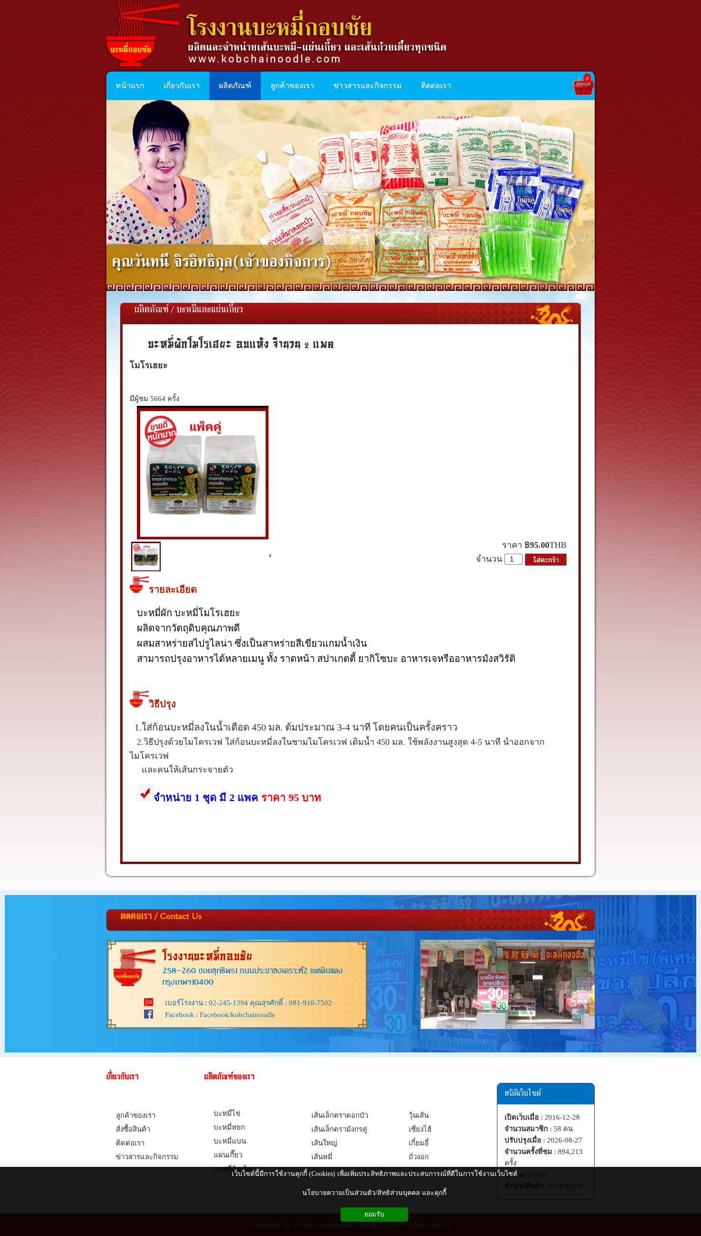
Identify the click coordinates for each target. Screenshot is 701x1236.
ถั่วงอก (419, 1157)
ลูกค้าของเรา (135, 1115)
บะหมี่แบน (230, 1141)
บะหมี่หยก (229, 1127)
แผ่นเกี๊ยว (228, 1155)
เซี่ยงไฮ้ (420, 1129)
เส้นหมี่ (321, 1157)
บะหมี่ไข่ (227, 1113)
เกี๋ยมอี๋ (419, 1143)
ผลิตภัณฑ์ (151, 310)
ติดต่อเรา (130, 1143)
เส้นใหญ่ (324, 1143)
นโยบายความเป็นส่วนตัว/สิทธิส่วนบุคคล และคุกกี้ (374, 1192)
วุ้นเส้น (419, 1115)
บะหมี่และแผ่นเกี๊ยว (209, 310)
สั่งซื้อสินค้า (133, 1129)
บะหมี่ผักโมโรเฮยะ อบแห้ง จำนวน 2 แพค (241, 343)
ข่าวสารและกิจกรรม (147, 1157)
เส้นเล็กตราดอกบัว (339, 1115)
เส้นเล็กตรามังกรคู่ (339, 1129)
